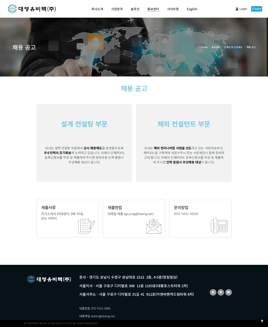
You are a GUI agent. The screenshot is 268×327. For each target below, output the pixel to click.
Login (243, 8)
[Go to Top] (262, 321)
